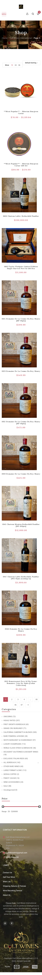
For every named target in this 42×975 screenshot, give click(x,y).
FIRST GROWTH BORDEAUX (14, 724)
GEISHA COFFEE (10, 774)
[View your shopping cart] (38, 14)
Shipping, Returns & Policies (14, 886)
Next (27, 705)
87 (22, 705)
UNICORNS (8, 717)
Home (5, 38)
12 (12, 65)
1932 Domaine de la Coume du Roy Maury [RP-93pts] (21, 423)
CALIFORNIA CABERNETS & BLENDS (18, 732)
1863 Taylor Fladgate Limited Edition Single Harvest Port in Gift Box (21, 268)
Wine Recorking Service (12, 891)
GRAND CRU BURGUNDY (13, 728)
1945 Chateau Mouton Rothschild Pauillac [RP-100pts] (21, 525)
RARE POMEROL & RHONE (14, 736)
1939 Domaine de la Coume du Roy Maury (21, 474)
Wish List (6, 881)
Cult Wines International (21, 38)
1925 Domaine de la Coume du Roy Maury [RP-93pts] (21, 320)
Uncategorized (9, 790)
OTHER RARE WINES (12, 766)
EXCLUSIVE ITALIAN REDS (14, 759)
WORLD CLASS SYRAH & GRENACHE (18, 748)
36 (19, 65)
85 (36, 699)
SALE (6, 786)
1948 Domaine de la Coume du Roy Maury (21, 630)
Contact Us (7, 873)
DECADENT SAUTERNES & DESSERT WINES (21, 752)
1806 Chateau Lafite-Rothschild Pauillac (21, 216)
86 (15, 705)
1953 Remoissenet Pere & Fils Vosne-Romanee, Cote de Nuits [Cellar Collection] (21, 683)
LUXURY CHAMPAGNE (12, 744)
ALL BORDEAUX (10, 762)
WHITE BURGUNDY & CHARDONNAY (18, 740)
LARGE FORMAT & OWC (13, 770)
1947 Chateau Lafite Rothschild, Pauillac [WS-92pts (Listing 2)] (21, 578)
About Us (6, 895)
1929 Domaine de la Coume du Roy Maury (21, 371)
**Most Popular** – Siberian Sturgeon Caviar (21, 112)
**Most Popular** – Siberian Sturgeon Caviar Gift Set (21, 165)
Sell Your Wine (9, 877)
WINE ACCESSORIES (12, 782)
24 (16, 65)
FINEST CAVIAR (10, 778)
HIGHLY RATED (9, 720)
